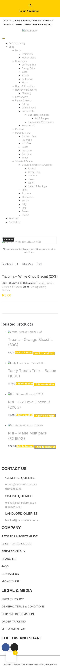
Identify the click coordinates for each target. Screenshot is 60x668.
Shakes (25, 75)
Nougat (25, 200)
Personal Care (22, 132)
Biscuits (7, 24)
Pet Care (19, 129)
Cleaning (26, 93)
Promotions (27, 54)
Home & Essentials (24, 86)
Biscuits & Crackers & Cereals (37, 164)
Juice (24, 71)
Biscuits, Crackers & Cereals (37, 20)
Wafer (31, 182)
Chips (25, 189)
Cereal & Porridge (37, 186)
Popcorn (26, 193)
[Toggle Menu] (3, 38)
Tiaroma (6, 290)
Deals (18, 50)
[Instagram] (14, 647)
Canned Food (29, 107)
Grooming (27, 139)
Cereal (34, 286)
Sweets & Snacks (24, 161)
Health (25, 147)
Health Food (28, 125)
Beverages (21, 61)
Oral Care (27, 150)
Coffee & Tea (29, 64)
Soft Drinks (27, 79)
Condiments (28, 111)
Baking (25, 104)
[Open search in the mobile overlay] (30, 5)
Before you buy (17, 43)
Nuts (24, 207)
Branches (14, 218)
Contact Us (14, 222)
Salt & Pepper (41, 118)
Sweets (25, 211)
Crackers (32, 175)
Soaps (25, 157)
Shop (17, 20)
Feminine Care (29, 136)
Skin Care (27, 154)
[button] (3, 238)
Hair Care (27, 143)
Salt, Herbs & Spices (38, 114)
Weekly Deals (29, 57)
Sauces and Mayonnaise (41, 122)
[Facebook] (6, 647)
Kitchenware (21, 97)
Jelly (24, 204)
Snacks (25, 215)
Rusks (31, 179)
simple (42, 286)
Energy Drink (28, 68)
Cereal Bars (34, 172)
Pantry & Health (23, 100)
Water (25, 82)
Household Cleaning (26, 89)
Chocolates (28, 197)
